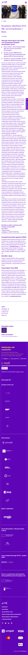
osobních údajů (20, 371)
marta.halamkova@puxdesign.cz (9, 336)
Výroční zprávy (6, 619)
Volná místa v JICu (7, 612)
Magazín (6, 358)
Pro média (5, 609)
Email (3, 315)
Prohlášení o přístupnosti (10, 616)
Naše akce (23, 358)
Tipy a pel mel (14, 358)
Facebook (4, 309)
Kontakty (5, 607)
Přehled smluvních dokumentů (11, 614)
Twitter (3, 313)
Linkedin (4, 311)
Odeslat (4, 368)
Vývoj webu (16, 651)
